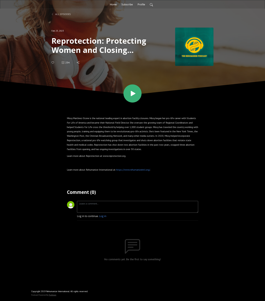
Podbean (52, 295)
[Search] (151, 4)
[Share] (78, 62)
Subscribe (127, 4)
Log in (102, 216)
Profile (141, 4)
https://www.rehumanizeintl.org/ (133, 169)
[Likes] (53, 62)
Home (113, 4)
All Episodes (63, 14)
